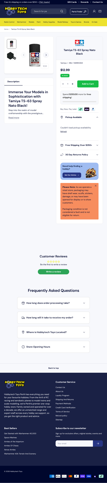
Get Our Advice (70, 175)
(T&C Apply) (44, 2)
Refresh (63, 131)
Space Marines (10, 437)
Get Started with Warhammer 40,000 (20, 433)
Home (6, 29)
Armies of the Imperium (14, 441)
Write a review (53, 271)
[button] (100, 11)
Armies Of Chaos (11, 445)
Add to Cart (88, 83)
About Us (59, 391)
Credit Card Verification (65, 407)
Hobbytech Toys (16, 471)
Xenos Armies (10, 449)
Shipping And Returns (65, 399)
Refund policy (61, 415)
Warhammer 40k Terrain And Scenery (20, 454)
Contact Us (98, 2)
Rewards (85, 2)
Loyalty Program (62, 395)
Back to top (53, 368)
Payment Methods (63, 403)
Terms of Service (63, 411)
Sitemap (59, 419)
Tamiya (63, 63)
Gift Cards (72, 2)
